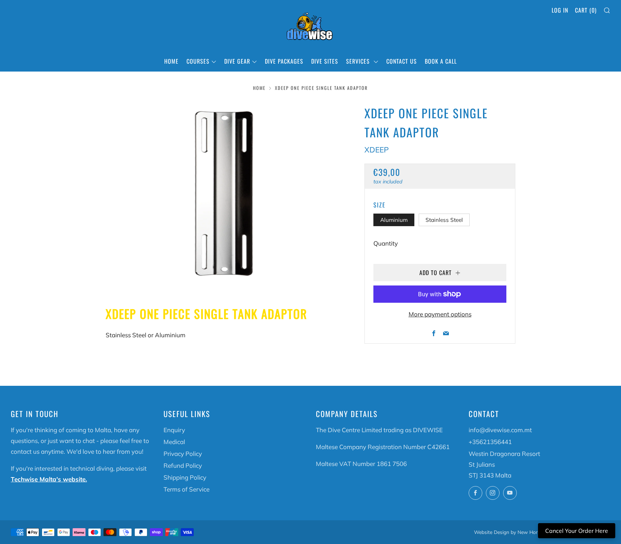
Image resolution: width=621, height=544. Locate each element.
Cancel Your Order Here (576, 530)
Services (359, 61)
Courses (198, 61)
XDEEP (376, 149)
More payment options (440, 314)
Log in (560, 10)
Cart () (586, 10)
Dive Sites (324, 61)
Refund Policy (183, 465)
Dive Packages (284, 61)
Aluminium (394, 219)
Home (171, 61)
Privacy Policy (183, 453)
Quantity (385, 243)
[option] (224, 193)
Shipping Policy (185, 477)
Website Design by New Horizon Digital (518, 532)
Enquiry (174, 430)
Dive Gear (237, 61)
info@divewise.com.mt (500, 430)
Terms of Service (187, 489)
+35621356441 (490, 441)
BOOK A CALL (441, 61)
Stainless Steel (444, 219)
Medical (174, 441)
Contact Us (401, 61)
